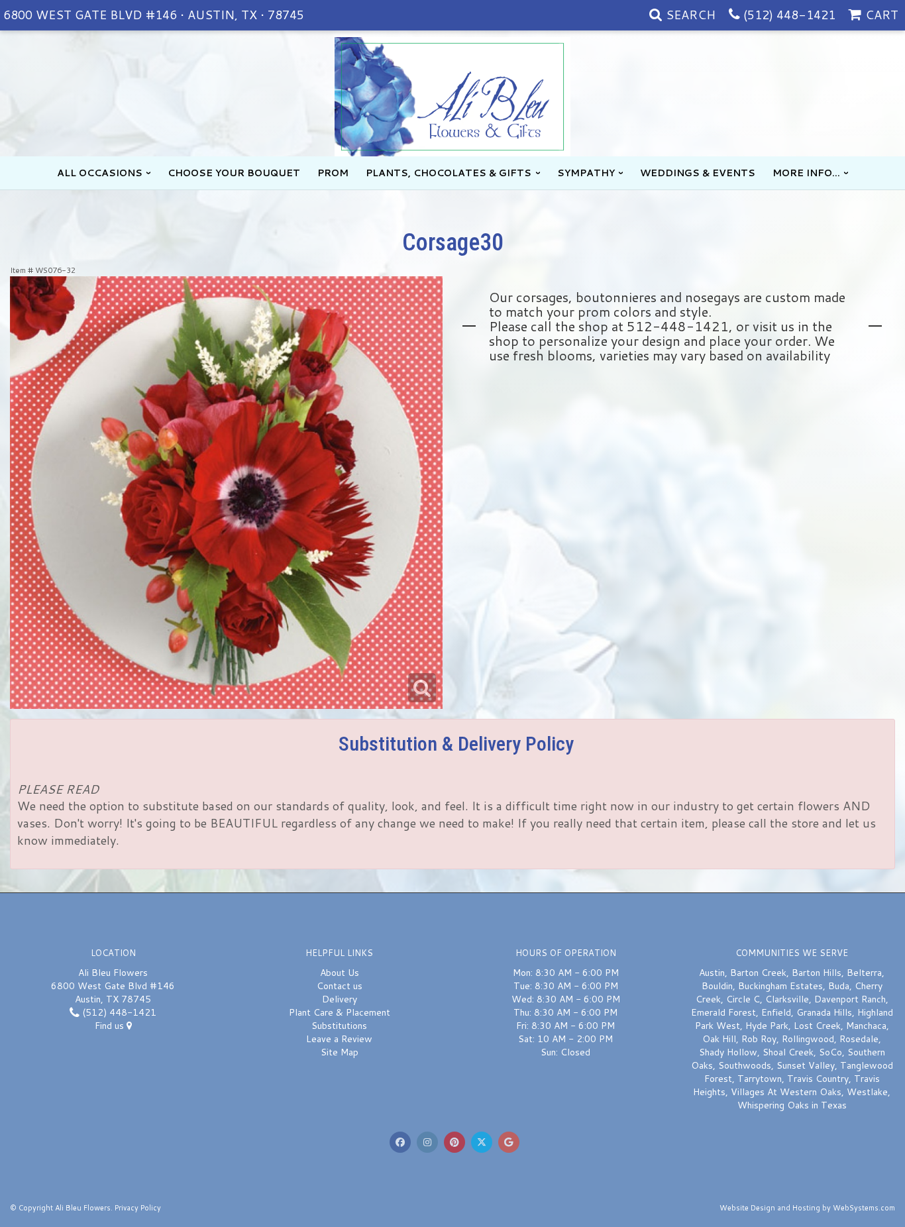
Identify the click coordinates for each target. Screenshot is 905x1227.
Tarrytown (759, 1078)
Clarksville (787, 999)
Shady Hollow (728, 1052)
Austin (712, 972)
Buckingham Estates (780, 985)
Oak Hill (719, 1038)
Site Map (339, 1052)
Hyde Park (766, 1025)
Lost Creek (817, 1025)
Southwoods (744, 1065)
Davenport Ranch (850, 999)
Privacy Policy (138, 1207)
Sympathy (586, 173)
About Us (339, 972)
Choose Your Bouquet (234, 173)
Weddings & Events (697, 173)
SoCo (830, 1052)
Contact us (339, 985)
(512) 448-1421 (789, 14)
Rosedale (858, 1038)
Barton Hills (816, 972)
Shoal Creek (788, 1052)
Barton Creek (758, 972)
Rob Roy (758, 1038)
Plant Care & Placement (339, 1012)
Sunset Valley (805, 1065)
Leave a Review (339, 1038)
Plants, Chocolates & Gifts (448, 173)
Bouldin (717, 985)
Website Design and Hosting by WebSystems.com (807, 1207)
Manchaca (866, 1025)
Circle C (743, 999)
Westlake (867, 1091)
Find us (111, 1025)
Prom (332, 173)
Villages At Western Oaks (786, 1091)
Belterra (864, 972)
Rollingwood (808, 1038)
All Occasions (99, 173)
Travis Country (818, 1078)
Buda (838, 985)
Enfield (776, 1012)
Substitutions (339, 1025)
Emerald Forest (723, 1012)
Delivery (339, 999)
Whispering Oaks (773, 1105)
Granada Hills (824, 1012)
